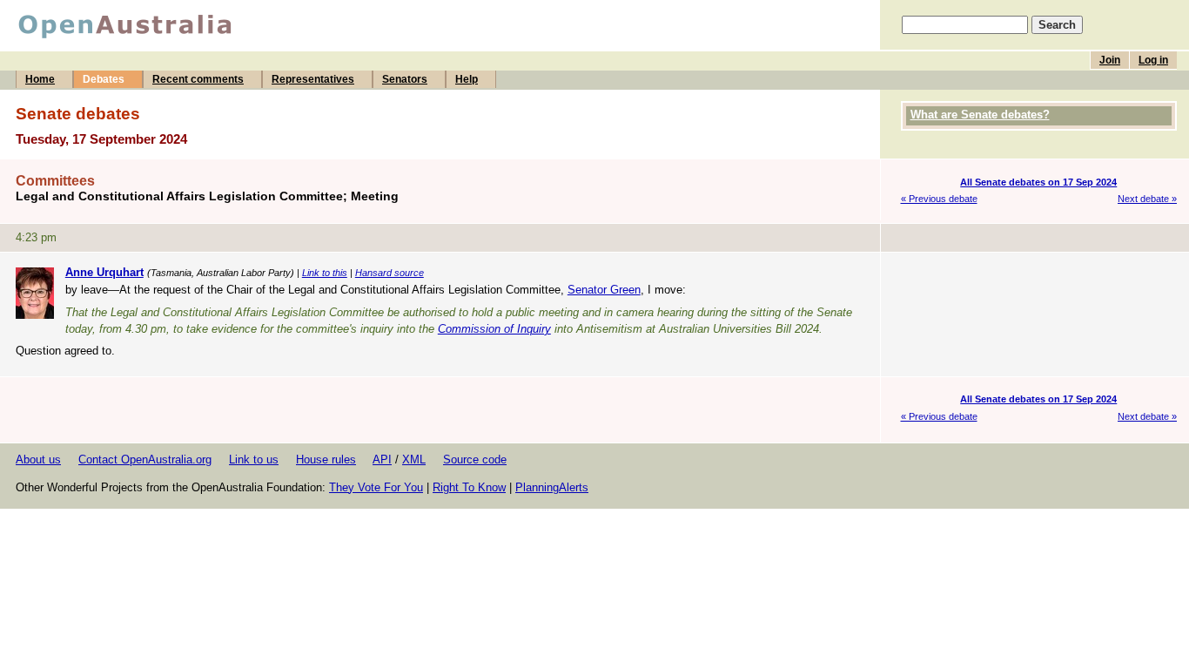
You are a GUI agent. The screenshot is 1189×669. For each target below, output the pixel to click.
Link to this (324, 272)
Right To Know (469, 487)
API (382, 459)
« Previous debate (939, 198)
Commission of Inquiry (494, 328)
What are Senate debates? (980, 114)
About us (38, 459)
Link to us (254, 459)
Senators (404, 79)
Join (1109, 60)
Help (466, 79)
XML (414, 459)
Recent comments (198, 79)
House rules (326, 459)
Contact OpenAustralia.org (145, 459)
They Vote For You (376, 487)
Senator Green (604, 289)
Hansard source (389, 272)
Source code (475, 459)
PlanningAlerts (551, 487)
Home (40, 79)
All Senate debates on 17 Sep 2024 (1038, 182)
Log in (1153, 60)
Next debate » (1147, 198)
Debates (103, 79)
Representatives (313, 79)
